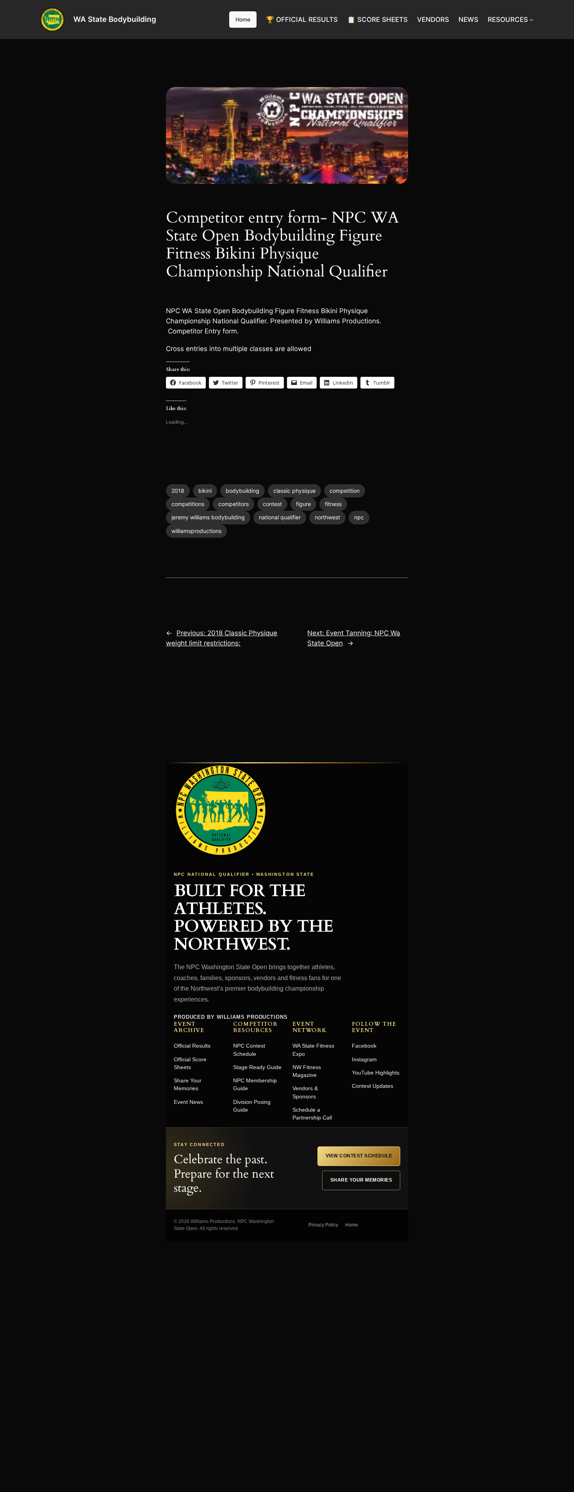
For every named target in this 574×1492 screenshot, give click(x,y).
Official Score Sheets (190, 1063)
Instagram (364, 1059)
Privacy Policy (323, 1225)
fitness (333, 504)
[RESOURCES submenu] (531, 19)
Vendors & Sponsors (305, 1092)
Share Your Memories (187, 1084)
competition (345, 490)
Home (242, 19)
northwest (327, 517)
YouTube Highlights (375, 1073)
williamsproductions (196, 531)
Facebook (364, 1046)
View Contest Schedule (359, 1156)
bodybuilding (242, 490)
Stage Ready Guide (257, 1067)
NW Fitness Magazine (306, 1071)
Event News (188, 1102)
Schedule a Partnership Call (312, 1114)
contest (272, 504)
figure (303, 504)
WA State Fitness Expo (313, 1050)
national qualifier (280, 517)
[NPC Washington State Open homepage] (220, 810)
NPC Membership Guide (255, 1084)
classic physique (294, 490)
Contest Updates (372, 1086)
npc (359, 517)
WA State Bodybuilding (114, 19)
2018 (177, 490)
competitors (233, 504)
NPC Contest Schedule (249, 1050)
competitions (187, 504)
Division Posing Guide (252, 1106)
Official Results (192, 1046)
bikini (205, 490)
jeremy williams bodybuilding (208, 517)
